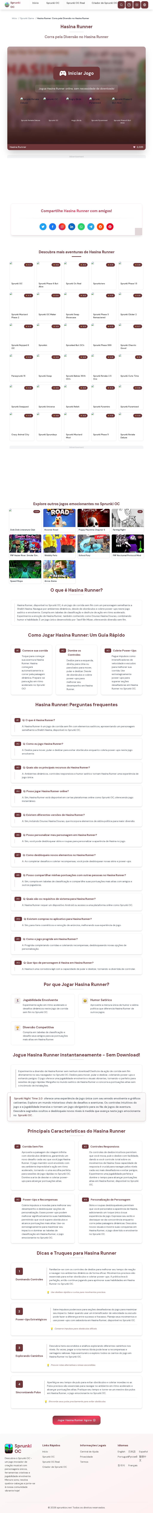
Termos (84, 1461)
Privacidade (86, 1456)
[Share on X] (43, 226)
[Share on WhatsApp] (81, 226)
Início (35, 2)
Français (132, 1465)
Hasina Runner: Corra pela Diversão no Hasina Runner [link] (63, 18)
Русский (132, 1456)
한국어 (121, 1465)
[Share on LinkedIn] (71, 226)
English (121, 1451)
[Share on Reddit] (100, 226)
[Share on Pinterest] (110, 226)
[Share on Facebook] (52, 226)
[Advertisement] (76, 179)
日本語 (132, 1451)
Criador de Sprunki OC (104, 2)
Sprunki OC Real (75, 2)
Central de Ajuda (89, 1451)
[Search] (121, 4)
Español (143, 1451)
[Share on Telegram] (90, 226)
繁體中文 (142, 1458)
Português (122, 1456)
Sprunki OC (52, 2)
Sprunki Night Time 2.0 (28, 1098)
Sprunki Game (27, 18)
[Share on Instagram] (62, 226)
